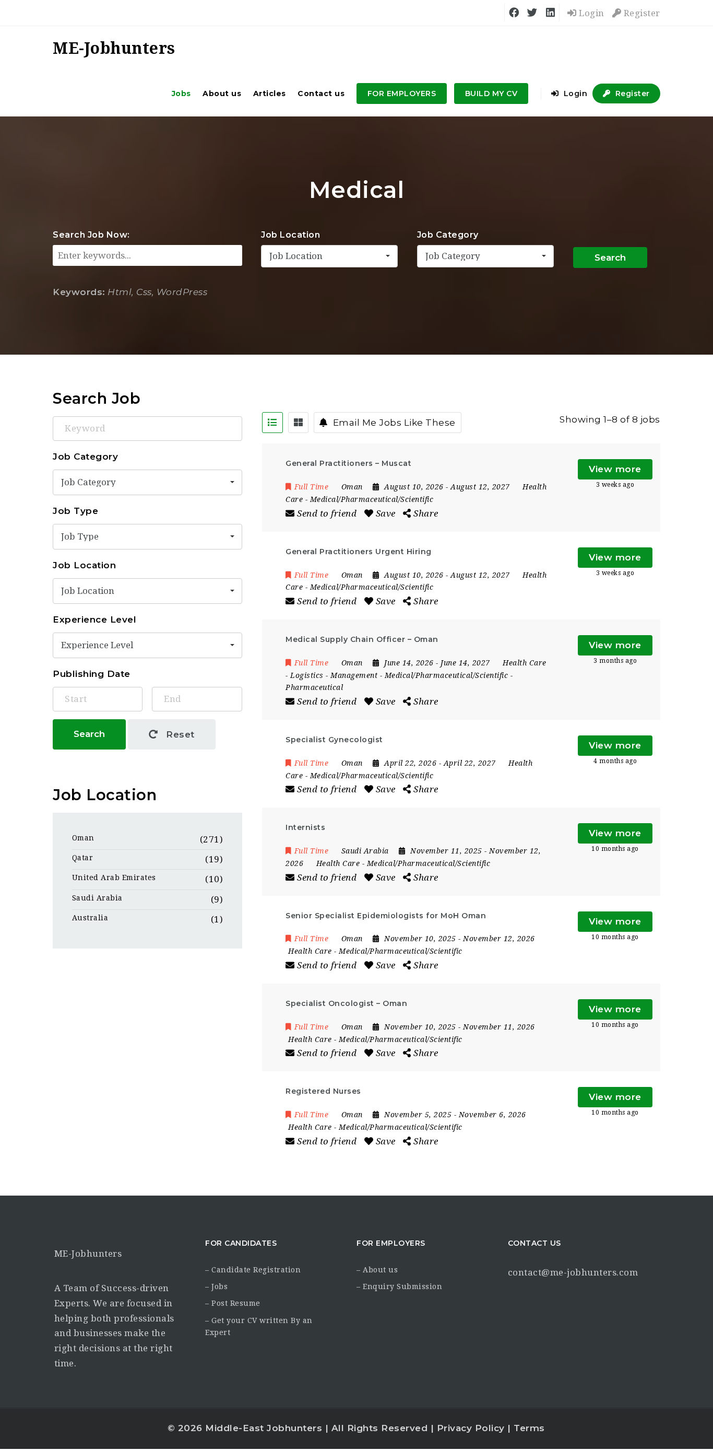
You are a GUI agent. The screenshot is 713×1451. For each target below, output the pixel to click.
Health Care (524, 663)
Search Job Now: (91, 235)
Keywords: (79, 292)
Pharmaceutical (314, 687)
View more (615, 469)
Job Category (448, 235)
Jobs (181, 93)
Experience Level (94, 619)
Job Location (290, 235)
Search (610, 257)
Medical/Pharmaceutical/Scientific (372, 499)
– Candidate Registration (253, 1270)
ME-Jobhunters (88, 1253)
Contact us (321, 93)
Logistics (307, 675)
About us (222, 93)
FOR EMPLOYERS (401, 93)
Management (353, 675)
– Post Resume (232, 1303)
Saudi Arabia (97, 898)
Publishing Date (91, 674)
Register (640, 13)
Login (590, 13)
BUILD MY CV (491, 93)
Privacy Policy (471, 1428)
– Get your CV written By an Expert (259, 1326)
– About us (377, 1270)
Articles (269, 93)
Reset (179, 734)
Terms (529, 1428)
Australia (90, 918)
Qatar (82, 857)
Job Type (75, 511)
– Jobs (216, 1286)
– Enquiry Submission (399, 1286)
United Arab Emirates (114, 877)
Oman (83, 838)
